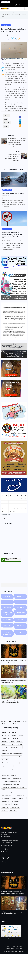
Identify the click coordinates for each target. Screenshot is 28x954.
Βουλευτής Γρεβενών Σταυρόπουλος (11, 756)
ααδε (14, 798)
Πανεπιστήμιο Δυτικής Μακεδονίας (11, 781)
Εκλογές (5, 772)
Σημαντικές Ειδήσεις (20, 626)
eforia (21, 735)
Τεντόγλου (5, 798)
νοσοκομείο (16, 804)
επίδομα (15, 801)
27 (6, 511)
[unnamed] (14, 350)
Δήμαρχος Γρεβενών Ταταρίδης (10, 762)
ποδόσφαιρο (15, 807)
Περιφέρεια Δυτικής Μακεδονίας (10, 784)
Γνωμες (20, 602)
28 (10, 511)
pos (3, 744)
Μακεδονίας (6, 778)
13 (6, 505)
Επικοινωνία (5, 865)
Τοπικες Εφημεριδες (7, 633)
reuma (11, 744)
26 (2, 511)
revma (19, 744)
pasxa (19, 741)
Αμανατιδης (5, 750)
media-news (7, 198)
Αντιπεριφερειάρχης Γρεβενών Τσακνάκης (12, 753)
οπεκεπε (5, 807)
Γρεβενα (7, 607)
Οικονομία (7, 625)
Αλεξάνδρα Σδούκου (15, 747)
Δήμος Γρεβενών (7, 766)
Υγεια (21, 632)
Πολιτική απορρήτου (17, 946)
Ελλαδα (7, 619)
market (4, 741)
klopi (5, 119)
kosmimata (6, 122)
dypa (14, 735)
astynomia (6, 115)
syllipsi (5, 126)
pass (12, 741)
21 (10, 508)
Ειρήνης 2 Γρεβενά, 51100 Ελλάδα (10, 840)
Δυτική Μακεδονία (7, 769)
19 (2, 508)
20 (6, 508)
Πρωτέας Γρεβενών (7, 792)
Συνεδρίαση (20, 795)
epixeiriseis (5, 738)
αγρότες (22, 798)
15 (14, 505)
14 (10, 505)
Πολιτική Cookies (10, 948)
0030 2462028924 (7, 843)
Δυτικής (19, 769)
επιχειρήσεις (6, 804)
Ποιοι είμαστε (5, 862)
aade (4, 732)
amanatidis (12, 732)
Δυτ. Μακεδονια (15, 12)
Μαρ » (5, 518)
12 (2, 505)
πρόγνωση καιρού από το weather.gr (11, 938)
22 (14, 508)
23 (17, 508)
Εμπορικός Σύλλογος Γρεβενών (10, 775)
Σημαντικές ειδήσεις (7, 795)
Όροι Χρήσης (7, 946)
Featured (15, 738)
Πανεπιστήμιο (17, 778)
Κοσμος (20, 619)
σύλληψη (13, 810)
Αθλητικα (21, 596)
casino (7, 596)
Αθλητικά (7, 602)
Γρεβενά (5, 759)
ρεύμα (4, 810)
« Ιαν (2, 518)
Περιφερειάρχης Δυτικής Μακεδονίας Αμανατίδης (13, 788)
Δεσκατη (20, 607)
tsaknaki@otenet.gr (7, 845)
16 (17, 505)
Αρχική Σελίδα (4, 12)
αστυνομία (5, 801)
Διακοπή (18, 766)
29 (14, 511)
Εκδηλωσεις (21, 612)
